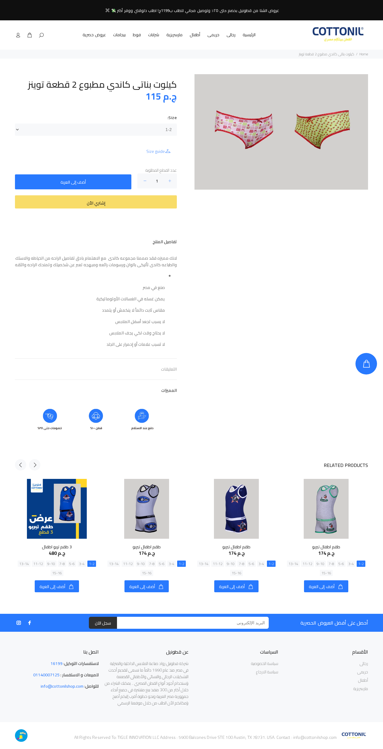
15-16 (57, 573)
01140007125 (46, 675)
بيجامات (119, 35)
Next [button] (34, 465)
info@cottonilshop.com (62, 686)
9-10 (51, 564)
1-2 (92, 564)
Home (363, 54)
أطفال (195, 35)
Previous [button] (20, 465)
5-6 (72, 564)
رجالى (231, 35)
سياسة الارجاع (267, 672)
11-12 (38, 564)
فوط (137, 35)
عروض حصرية (94, 35)
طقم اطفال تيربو (147, 547)
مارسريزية (174, 35)
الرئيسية (249, 35)
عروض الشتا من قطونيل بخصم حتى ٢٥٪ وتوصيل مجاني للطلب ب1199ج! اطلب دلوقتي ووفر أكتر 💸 (195, 10)
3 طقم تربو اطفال (57, 547)
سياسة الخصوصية (264, 663)
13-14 (24, 564)
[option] (57, 530)
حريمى (213, 35)
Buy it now (96, 201)
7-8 (62, 564)
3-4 (82, 564)
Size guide (155, 151)
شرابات (153, 35)
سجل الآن (103, 623)
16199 (57, 663)
